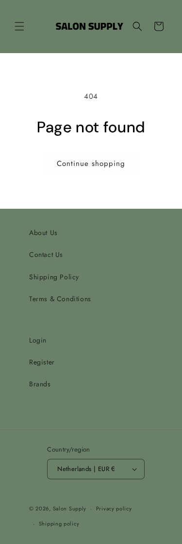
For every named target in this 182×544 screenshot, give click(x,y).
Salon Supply (69, 508)
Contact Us (46, 254)
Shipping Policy (54, 277)
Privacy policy (114, 508)
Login (38, 340)
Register (42, 362)
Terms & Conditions (60, 299)
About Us (43, 232)
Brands (40, 384)
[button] (19, 26)
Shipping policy (59, 523)
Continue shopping (91, 163)
